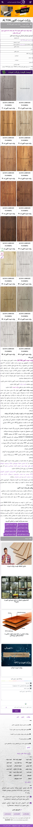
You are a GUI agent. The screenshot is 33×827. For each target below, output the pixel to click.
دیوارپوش (16, 474)
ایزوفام (2, 463)
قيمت (24, 384)
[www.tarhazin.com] (16, 11)
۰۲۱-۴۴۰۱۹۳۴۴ (17, 814)
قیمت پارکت (22, 44)
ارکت (21, 384)
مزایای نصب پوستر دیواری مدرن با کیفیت (20, 734)
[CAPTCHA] (4, 707)
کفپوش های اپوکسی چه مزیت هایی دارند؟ (20, 729)
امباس (23, 463)
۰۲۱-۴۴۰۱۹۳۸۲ (26, 814)
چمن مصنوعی (18, 477)
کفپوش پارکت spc (17, 759)
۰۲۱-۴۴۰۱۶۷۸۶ (8, 814)
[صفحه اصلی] (31, 24)
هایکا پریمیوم (8, 463)
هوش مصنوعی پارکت (7, 825)
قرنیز (24, 477)
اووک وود (24, 466)
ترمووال (10, 474)
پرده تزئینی (30, 477)
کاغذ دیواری (29, 766)
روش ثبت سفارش (17, 769)
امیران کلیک (17, 466)
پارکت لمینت (25, 24)
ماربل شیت (4, 474)
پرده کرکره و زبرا (18, 763)
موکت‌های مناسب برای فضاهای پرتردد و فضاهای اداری (17, 743)
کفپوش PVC (29, 763)
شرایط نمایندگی (18, 766)
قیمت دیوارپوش (18, 778)
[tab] (28, 717)
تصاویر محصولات (25, 826)
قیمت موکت (8, 759)
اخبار (10, 772)
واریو (6, 466)
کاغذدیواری (13, 471)
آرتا (26, 463)
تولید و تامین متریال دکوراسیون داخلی (21, 725)
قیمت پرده (9, 766)
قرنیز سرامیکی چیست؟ (24, 739)
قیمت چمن (8, 769)
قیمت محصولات (16, 826)
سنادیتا (20, 820)
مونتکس (11, 466)
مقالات (10, 775)
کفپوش (7, 471)
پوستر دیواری (29, 769)
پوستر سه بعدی (24, 474)
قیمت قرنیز (9, 763)
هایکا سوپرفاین (17, 463)
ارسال (16, 711)
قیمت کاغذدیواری (18, 775)
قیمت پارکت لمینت (17, 772)
